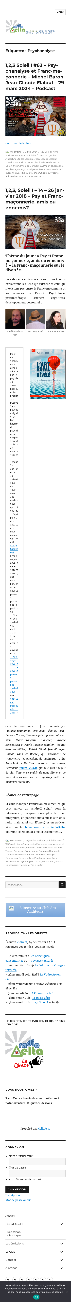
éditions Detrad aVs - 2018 (14, 705)
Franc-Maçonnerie (15, 847)
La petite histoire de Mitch (38, 162)
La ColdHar (42, 965)
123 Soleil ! (44, 155)
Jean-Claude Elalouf (45, 159)
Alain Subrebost (25, 844)
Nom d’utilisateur (21, 1156)
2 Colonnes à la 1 (42, 993)
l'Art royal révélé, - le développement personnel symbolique (14, 674)
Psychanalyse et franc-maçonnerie (39, 169)
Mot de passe (18, 1167)
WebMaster (16, 151)
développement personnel (49, 844)
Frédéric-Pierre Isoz (36, 847)
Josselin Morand (14, 162)
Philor (46, 165)
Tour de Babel (25, 176)
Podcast (9, 155)
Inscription (12, 1195)
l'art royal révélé (22, 851)
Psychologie (26, 861)
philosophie (57, 165)
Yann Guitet (37, 865)
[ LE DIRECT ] (14, 1223)
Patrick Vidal (38, 854)
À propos (11, 1267)
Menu (60, 12)
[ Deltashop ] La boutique (13, 1233)
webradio (39, 176)
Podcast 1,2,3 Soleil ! (25, 155)
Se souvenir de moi (28, 1179)
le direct (22, 942)
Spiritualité (11, 176)
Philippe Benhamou (31, 165)
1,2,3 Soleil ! (46, 151)
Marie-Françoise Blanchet (45, 851)
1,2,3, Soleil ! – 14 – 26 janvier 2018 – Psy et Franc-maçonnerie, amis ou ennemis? (34, 198)
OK (36, 1297)
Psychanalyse (12, 169)
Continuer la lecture (18, 143)
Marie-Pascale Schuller (17, 854)
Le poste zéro (41, 997)
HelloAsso (44, 1128)
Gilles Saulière (26, 159)
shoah (37, 172)
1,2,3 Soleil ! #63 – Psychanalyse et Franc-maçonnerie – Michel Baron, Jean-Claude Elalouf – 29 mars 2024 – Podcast (35, 76)
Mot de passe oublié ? (19, 1200)
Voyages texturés (42, 960)
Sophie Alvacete (50, 172)
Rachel (37, 861)
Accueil (10, 1215)
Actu (55, 151)
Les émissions (14, 1243)
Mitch (16, 165)
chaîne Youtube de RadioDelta (44, 827)
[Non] (67, 1291)
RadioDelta (26, 172)
